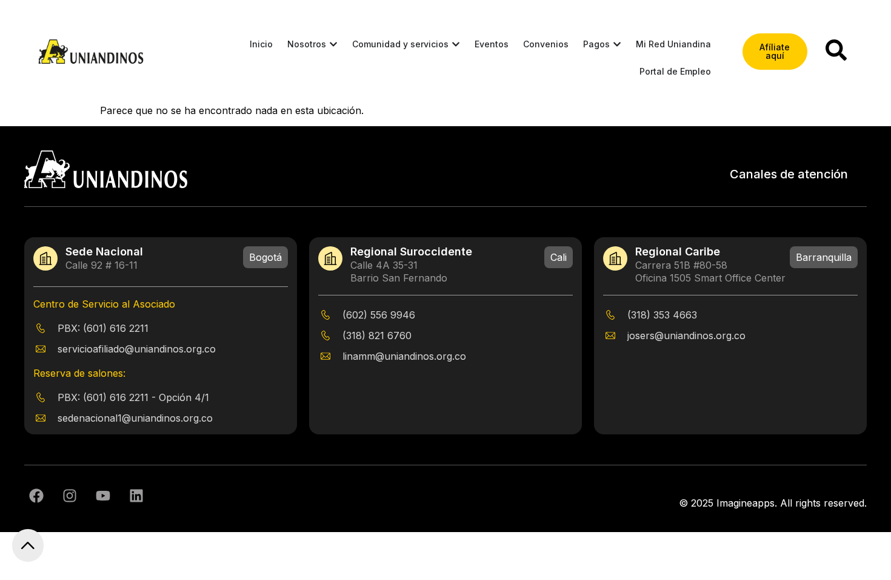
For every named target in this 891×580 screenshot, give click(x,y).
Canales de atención (789, 174)
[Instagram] (70, 496)
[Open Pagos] (617, 44)
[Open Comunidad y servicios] (456, 44)
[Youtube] (103, 496)
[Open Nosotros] (333, 44)
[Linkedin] (136, 496)
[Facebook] (36, 496)
